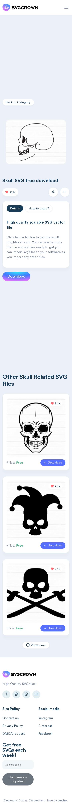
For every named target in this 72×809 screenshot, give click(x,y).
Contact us (10, 718)
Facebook (45, 733)
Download (16, 276)
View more (38, 645)
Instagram (45, 718)
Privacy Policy (12, 726)
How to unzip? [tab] (39, 208)
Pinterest (45, 726)
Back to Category (18, 102)
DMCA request (13, 733)
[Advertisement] (36, 53)
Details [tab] (15, 208)
